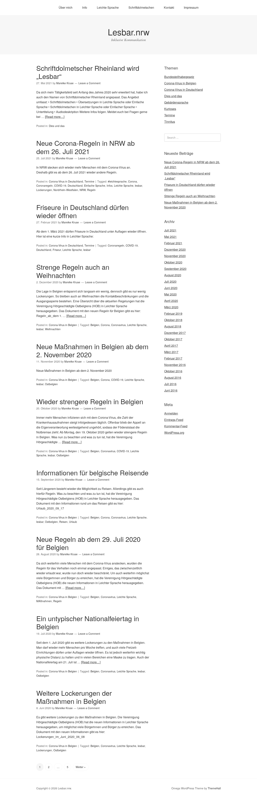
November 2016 (175, 365)
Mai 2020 (170, 294)
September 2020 (175, 269)
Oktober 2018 (173, 320)
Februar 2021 (173, 243)
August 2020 (172, 275)
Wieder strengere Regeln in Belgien (89, 401)
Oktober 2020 (173, 262)
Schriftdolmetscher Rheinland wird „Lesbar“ (87, 72)
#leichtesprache (117, 181)
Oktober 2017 (173, 339)
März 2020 (171, 307)
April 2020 (171, 301)
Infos (110, 185)
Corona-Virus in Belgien (63, 325)
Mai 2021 (170, 236)
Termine (89, 181)
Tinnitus (169, 121)
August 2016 (172, 377)
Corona (132, 181)
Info (84, 7)
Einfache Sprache (94, 185)
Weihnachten (53, 329)
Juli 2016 (170, 384)
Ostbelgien (51, 384)
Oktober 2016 (173, 371)
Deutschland (75, 185)
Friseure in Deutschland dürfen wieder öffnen (82, 211)
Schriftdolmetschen (141, 7)
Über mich (65, 7)
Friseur (57, 250)
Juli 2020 (170, 281)
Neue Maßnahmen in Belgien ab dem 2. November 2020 (92, 350)
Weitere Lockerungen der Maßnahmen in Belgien (74, 697)
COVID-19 (60, 185)
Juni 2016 (170, 390)
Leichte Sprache (108, 7)
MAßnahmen (44, 601)
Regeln (91, 190)
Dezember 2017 (175, 333)
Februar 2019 (173, 313)
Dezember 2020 (175, 249)
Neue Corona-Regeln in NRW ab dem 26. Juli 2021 (85, 147)
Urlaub (73, 522)
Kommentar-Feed (175, 426)
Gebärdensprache (176, 102)
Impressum (191, 7)
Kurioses (170, 109)
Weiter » (81, 767)
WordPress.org (174, 432)
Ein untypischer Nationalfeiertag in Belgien (87, 622)
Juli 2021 (170, 230)
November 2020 (175, 256)
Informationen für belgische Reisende (92, 472)
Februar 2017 (173, 358)
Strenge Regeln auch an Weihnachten (72, 271)
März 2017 (171, 352)
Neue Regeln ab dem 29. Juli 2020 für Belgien (88, 543)
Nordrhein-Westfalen (65, 190)
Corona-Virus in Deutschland (66, 181)
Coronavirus (118, 325)
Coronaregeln (44, 185)
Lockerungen (44, 190)
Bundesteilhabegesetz (179, 77)
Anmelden (171, 413)
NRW (83, 190)
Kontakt (169, 7)
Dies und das (57, 126)
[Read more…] (54, 117)
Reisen (63, 522)
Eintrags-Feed (173, 420)
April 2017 (171, 345)
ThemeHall (214, 788)
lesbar (138, 185)
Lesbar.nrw (128, 32)
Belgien (94, 325)
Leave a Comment (89, 83)
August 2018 (172, 326)
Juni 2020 (170, 288)
